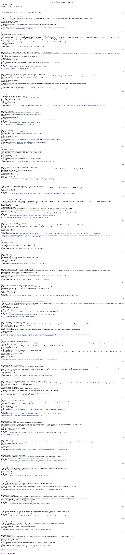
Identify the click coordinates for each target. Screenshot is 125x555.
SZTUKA (51, 489)
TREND (19, 359)
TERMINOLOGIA (29, 105)
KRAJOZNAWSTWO (16, 27)
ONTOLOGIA (41, 248)
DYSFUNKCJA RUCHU (36, 193)
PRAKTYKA (39, 67)
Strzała (22, 285)
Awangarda (38, 515)
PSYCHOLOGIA (19, 87)
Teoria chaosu (96, 233)
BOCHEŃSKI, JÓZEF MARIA (48, 161)
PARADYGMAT (27, 27)
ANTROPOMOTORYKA (49, 216)
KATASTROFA (87, 334)
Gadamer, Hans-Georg (47, 515)
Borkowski (24, 341)
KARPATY (41, 233)
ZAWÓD (21, 413)
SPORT (27, 67)
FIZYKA (27, 87)
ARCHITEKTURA (15, 179)
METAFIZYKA (14, 334)
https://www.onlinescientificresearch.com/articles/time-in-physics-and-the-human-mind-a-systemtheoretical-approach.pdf (35, 89)
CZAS (12, 87)
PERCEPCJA (49, 179)
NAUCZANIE (47, 449)
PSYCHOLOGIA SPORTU (17, 67)
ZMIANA (52, 27)
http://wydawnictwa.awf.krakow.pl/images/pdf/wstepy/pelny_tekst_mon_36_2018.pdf (26, 217)
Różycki (12, 95)
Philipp (12, 535)
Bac (10, 254)
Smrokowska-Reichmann (18, 322)
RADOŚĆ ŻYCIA (28, 142)
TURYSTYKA (14, 46)
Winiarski (12, 421)
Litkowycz (44, 301)
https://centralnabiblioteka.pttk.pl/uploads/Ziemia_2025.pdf (19, 28)
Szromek (23, 223)
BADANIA (29, 233)
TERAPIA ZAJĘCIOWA (16, 193)
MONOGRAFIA (42, 315)
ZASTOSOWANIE (32, 179)
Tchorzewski (17, 521)
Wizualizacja (57, 179)
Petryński (12, 74)
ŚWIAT (24, 359)
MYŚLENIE (21, 545)
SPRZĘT (77, 295)
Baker (56, 52)
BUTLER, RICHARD (51, 233)
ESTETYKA (19, 515)
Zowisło (11, 510)
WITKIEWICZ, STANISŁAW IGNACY (58, 334)
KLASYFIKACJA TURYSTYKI (87, 105)
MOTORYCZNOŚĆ (15, 279)
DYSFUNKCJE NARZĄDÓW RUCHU (54, 193)
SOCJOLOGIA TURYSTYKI (43, 105)
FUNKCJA (49, 529)
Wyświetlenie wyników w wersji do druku (30, 12)
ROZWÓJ (22, 233)
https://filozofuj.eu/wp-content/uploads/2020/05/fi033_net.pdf (20, 124)
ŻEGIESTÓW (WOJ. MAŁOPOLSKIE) (68, 233)
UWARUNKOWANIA (72, 105)
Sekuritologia (48, 375)
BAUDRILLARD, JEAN (26, 334)
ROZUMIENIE (36, 475)
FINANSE (13, 359)
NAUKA (25, 375)
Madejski (22, 400)
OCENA (46, 67)
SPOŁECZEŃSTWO (24, 461)
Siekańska (48, 52)
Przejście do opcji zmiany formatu (9, 12)
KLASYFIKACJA (51, 433)
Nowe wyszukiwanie (8, 553)
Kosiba (12, 400)
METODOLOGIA (45, 359)
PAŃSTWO (44, 489)
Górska (24, 167)
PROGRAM (30, 46)
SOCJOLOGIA (14, 461)
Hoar (32, 52)
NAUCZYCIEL (14, 413)
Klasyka (32, 515)
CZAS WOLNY (23, 433)
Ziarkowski (24, 17)
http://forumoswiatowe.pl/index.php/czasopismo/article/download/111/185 (23, 415)
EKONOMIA (30, 359)
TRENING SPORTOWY (16, 315)
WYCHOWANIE (24, 529)
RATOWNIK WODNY (42, 295)
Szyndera (34, 74)
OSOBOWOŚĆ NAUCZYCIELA (34, 413)
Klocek (31, 200)
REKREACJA (13, 433)
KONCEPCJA (36, 27)
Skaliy (32, 285)
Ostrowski (13, 285)
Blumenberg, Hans (59, 515)
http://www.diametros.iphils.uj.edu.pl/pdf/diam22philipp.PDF (20, 547)
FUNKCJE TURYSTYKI (104, 105)
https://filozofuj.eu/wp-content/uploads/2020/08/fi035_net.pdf (20, 143)
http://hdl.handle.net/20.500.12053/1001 (14, 434)
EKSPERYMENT (30, 545)
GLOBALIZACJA (61, 27)
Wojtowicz (13, 167)
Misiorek (11, 185)
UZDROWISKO (14, 233)
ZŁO (44, 142)
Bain (37, 52)
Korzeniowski (18, 365)
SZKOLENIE (52, 295)
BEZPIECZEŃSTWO (68, 295)
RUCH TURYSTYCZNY (25, 504)
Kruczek (13, 223)
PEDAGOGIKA (14, 529)
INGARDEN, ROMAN (34, 123)
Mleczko (22, 200)
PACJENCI (41, 263)
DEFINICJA (33, 87)
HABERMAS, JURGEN (40, 334)
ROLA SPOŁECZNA (49, 413)
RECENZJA (51, 315)
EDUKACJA (22, 46)
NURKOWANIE (14, 295)
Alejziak (23, 34)
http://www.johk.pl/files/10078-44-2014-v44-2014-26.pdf (19, 394)
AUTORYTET (35, 161)
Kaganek (13, 34)
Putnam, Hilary (46, 545)
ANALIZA (54, 359)
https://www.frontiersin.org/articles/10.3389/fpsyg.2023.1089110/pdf (22, 68)
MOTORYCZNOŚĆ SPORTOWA (19, 216)
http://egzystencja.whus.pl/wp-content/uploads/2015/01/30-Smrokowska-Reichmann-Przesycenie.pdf (30, 335)
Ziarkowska (13, 17)
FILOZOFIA (13, 123)
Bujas (34, 301)
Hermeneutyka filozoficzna (72, 515)
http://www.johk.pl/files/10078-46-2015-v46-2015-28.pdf (19, 316)
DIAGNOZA (34, 461)
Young (14, 52)
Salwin (44, 74)
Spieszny (12, 200)
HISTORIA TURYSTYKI (59, 105)
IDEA (67, 193)
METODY (47, 263)
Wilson (23, 52)
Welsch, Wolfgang (46, 475)
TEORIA (43, 27)
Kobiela (11, 111)
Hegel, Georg (58, 489)
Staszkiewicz (23, 74)
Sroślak (13, 341)
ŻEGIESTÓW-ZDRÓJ (86, 233)
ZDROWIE (73, 193)
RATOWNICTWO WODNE (27, 295)
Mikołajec (23, 301)
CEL (48, 27)
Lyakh (12, 301)
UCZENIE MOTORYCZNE (29, 449)
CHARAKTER (38, 142)
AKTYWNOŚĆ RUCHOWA (59, 449)
